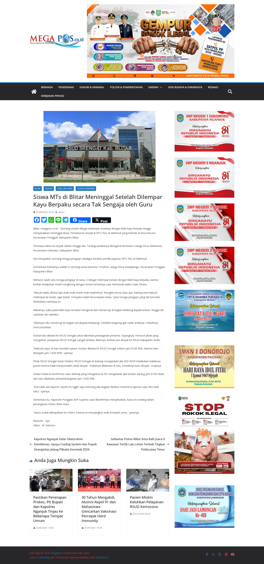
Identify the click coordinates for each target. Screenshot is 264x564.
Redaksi (213, 87)
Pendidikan (66, 87)
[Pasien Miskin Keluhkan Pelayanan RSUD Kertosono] (147, 471)
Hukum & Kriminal (92, 87)
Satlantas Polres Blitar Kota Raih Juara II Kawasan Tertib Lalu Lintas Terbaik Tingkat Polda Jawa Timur (136, 444)
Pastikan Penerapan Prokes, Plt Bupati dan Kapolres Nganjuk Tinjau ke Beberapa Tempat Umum (49, 509)
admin (61, 212)
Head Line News (64, 188)
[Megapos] (34, 91)
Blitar (37, 188)
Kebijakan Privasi (52, 96)
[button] (160, 87)
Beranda (47, 87)
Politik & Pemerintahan (126, 87)
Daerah (153, 87)
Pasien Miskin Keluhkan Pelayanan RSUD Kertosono (146, 502)
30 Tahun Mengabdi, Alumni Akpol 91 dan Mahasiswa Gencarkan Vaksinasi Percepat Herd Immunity (99, 509)
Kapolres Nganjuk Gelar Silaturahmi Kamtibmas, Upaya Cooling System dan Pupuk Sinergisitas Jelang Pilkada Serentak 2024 (65, 444)
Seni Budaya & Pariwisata (185, 87)
